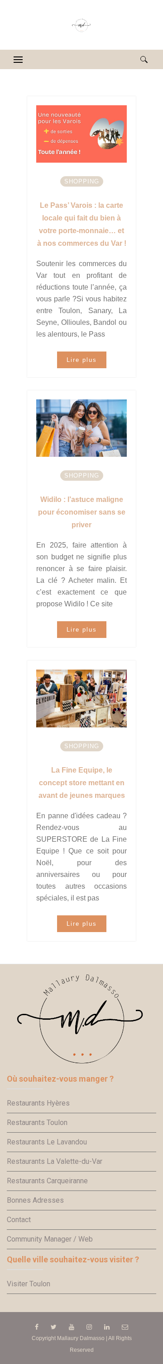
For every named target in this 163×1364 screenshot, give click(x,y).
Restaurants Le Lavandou (47, 1142)
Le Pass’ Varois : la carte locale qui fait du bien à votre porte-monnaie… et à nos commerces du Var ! (81, 224)
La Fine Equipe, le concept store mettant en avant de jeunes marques (81, 782)
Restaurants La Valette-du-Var (54, 1161)
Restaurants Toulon (37, 1122)
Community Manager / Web (50, 1239)
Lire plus (82, 359)
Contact (19, 1219)
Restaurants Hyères (38, 1103)
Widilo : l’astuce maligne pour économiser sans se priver (81, 512)
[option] (81, 134)
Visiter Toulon (28, 1284)
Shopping (81, 181)
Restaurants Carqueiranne (47, 1181)
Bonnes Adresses (35, 1200)
